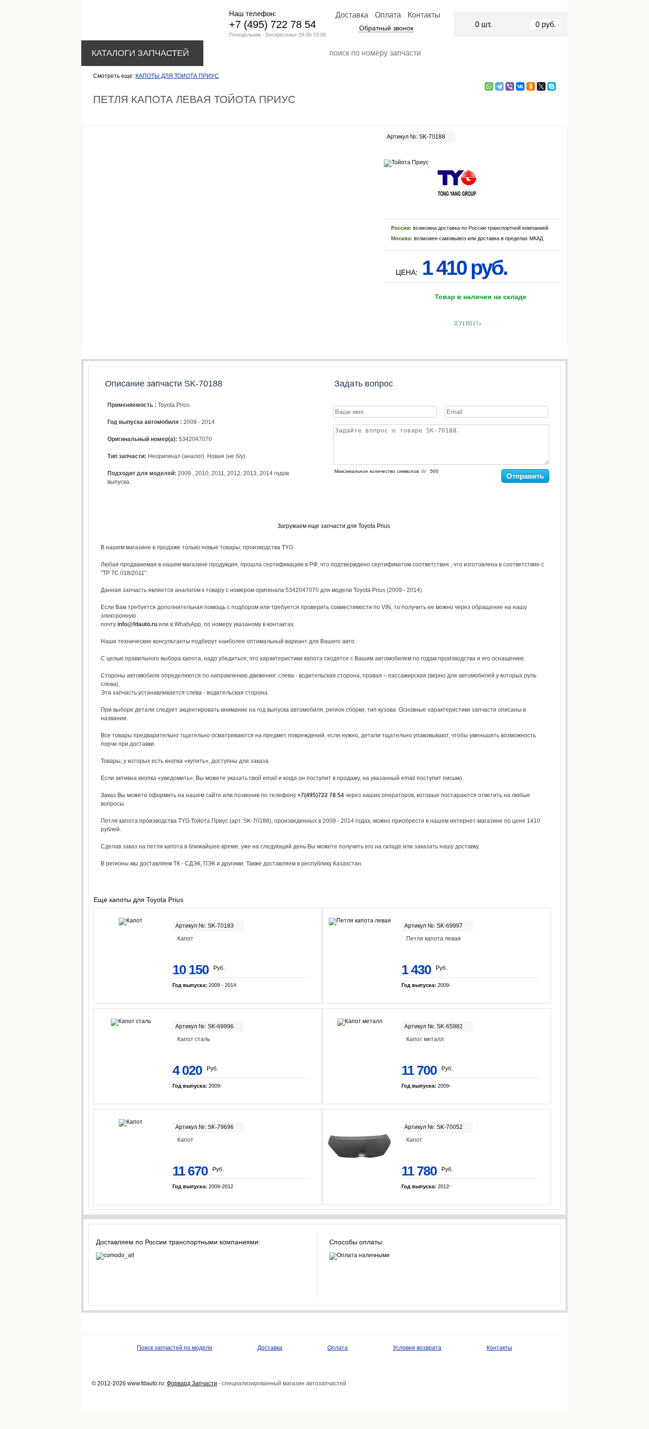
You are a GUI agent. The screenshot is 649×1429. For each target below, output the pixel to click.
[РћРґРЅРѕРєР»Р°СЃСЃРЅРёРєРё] (530, 86)
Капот (185, 938)
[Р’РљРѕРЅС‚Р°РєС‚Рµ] (520, 86)
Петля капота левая (433, 938)
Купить (466, 323)
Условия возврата (417, 1347)
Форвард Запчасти (192, 1383)
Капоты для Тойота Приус (177, 76)
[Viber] (510, 86)
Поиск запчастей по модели (174, 1347)
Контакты (424, 15)
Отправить (525, 476)
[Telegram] (499, 86)
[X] (541, 86)
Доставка (351, 15)
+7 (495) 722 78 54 (272, 24)
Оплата (388, 15)
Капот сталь (193, 1039)
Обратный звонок (386, 28)
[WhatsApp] (489, 86)
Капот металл (425, 1039)
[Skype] (551, 86)
